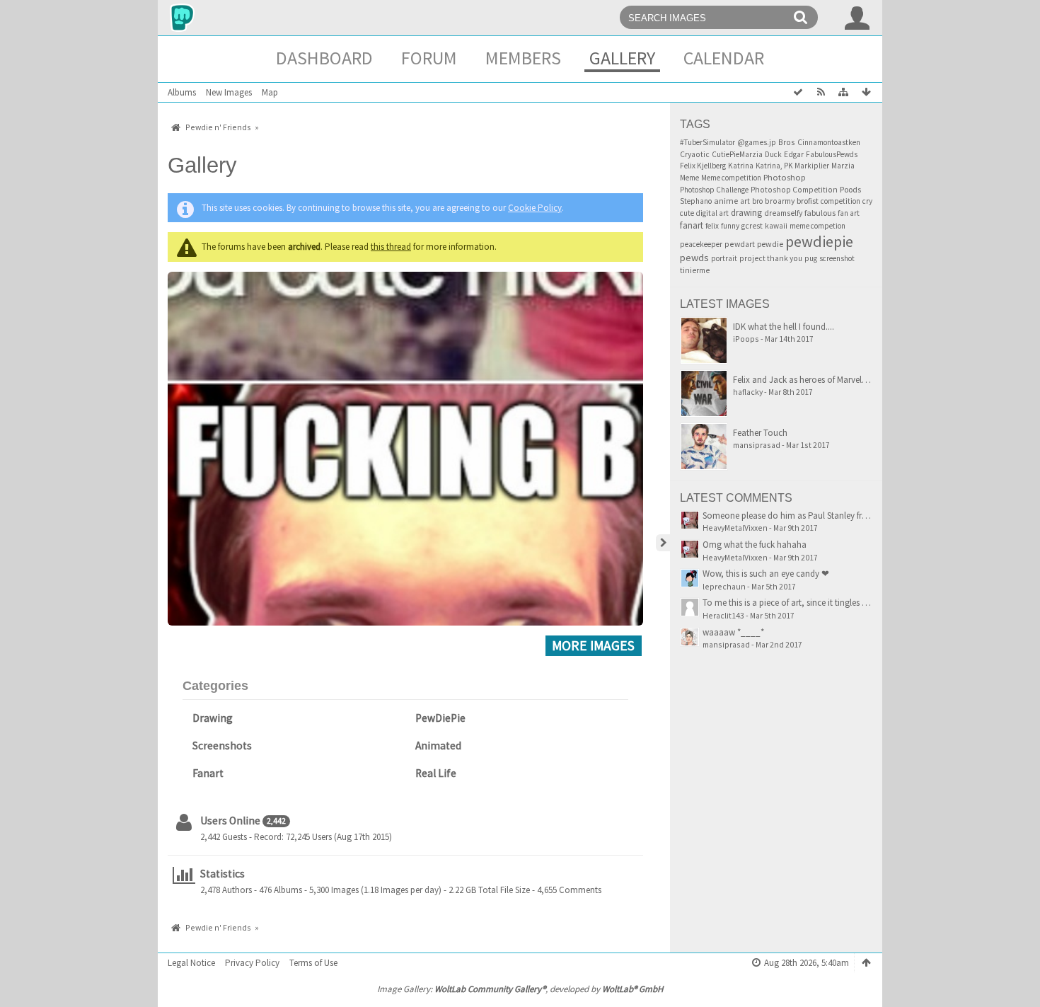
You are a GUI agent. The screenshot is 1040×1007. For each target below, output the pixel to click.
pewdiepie (819, 241)
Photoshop (784, 177)
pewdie (770, 243)
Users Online (230, 820)
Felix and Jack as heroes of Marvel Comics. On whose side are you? (860, 380)
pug (810, 258)
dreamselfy (783, 213)
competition (840, 201)
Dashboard (324, 57)
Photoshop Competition (794, 190)
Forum (429, 57)
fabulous (820, 212)
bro (757, 201)
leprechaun (724, 586)
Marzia (843, 166)
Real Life (435, 773)
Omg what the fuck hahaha (755, 545)
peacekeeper (701, 244)
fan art (849, 213)
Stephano (696, 201)
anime (726, 200)
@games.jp (756, 142)
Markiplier (812, 166)
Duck (773, 154)
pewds (694, 257)
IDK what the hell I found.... (783, 327)
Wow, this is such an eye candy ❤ (766, 574)
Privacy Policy (252, 963)
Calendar (723, 57)
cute (687, 213)
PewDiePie (440, 718)
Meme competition (731, 178)
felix (712, 226)
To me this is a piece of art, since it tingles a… (789, 603)
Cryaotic (695, 154)
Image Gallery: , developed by (520, 989)
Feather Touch (760, 433)
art (745, 201)
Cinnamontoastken (828, 142)
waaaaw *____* (733, 632)
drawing (746, 213)
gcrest (752, 226)
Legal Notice (191, 963)
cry (867, 201)
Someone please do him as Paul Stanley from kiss (797, 516)
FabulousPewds (831, 154)
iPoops (746, 338)
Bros (786, 142)
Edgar (794, 154)
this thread (391, 247)
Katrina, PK (774, 166)
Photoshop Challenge (714, 190)
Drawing (212, 718)
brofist (808, 200)
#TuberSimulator (707, 142)
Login (857, 17)
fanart (691, 225)
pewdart (739, 243)
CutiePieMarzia (737, 154)
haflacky (748, 391)
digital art (712, 213)
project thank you (770, 258)
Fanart (208, 773)
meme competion (817, 226)
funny (730, 226)
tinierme (695, 270)
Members (523, 57)
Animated (438, 745)
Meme (689, 178)
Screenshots (222, 745)
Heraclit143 (723, 615)
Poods (850, 189)
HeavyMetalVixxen (735, 527)
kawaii (776, 226)
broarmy (780, 201)
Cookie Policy (535, 208)
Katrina (740, 166)
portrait (724, 258)
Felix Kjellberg (703, 166)
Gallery (622, 57)
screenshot (837, 258)
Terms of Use (313, 963)
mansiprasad (756, 444)
